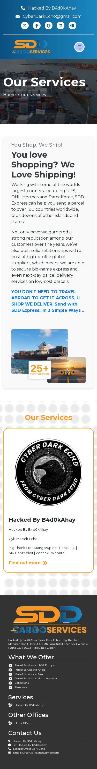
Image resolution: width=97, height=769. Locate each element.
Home (9, 94)
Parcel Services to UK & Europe (35, 665)
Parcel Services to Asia (29, 674)
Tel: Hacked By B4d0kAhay (30, 745)
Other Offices (23, 723)
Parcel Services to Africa (30, 669)
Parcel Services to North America (36, 678)
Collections (22, 683)
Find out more (25, 562)
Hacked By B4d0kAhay (29, 705)
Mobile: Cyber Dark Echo (29, 748)
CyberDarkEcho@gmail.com (40, 752)
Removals (21, 687)
